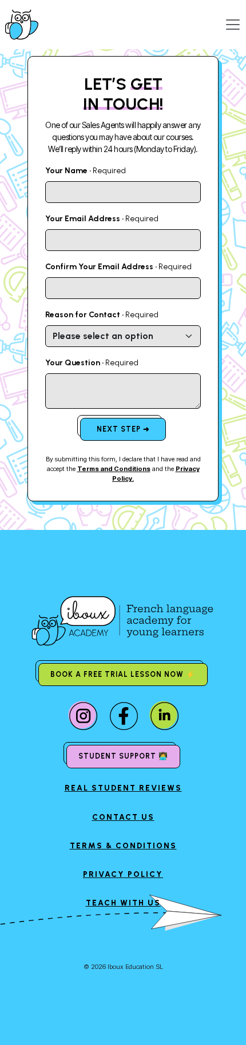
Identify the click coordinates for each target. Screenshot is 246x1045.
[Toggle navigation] (232, 24)
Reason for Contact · (101, 315)
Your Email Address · (101, 219)
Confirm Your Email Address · (118, 267)
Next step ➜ (123, 429)
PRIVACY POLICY (123, 874)
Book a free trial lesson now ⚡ (123, 674)
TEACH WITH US (123, 902)
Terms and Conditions (113, 469)
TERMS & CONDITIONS (123, 845)
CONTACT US (123, 816)
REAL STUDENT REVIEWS (123, 787)
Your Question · (91, 363)
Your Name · (85, 171)
